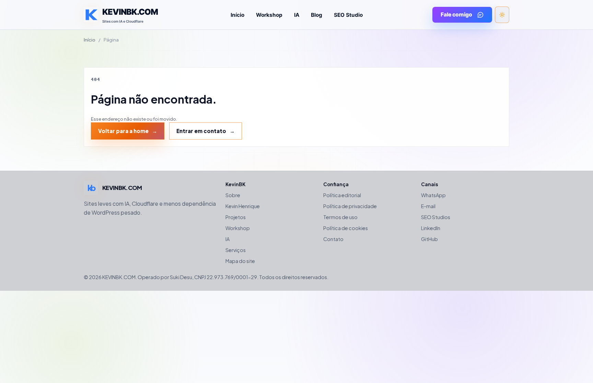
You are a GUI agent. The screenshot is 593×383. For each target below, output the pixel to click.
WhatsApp (433, 195)
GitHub (429, 239)
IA (296, 15)
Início (237, 15)
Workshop (269, 15)
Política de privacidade (350, 206)
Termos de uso (340, 217)
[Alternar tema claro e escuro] (502, 15)
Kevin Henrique (242, 206)
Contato (333, 239)
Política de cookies (345, 228)
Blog (316, 15)
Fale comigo (456, 14)
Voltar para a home (123, 131)
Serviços (235, 250)
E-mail (428, 206)
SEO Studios (435, 217)
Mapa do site (240, 261)
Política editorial (342, 195)
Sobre (232, 195)
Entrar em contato (201, 131)
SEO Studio (348, 15)
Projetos (235, 217)
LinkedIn (430, 228)
